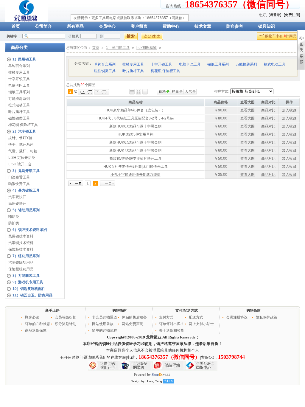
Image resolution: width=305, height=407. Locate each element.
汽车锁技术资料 (20, 243)
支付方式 (166, 317)
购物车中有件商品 (280, 36)
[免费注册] (292, 15)
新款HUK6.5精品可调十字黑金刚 (135, 142)
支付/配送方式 (186, 310)
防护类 (13, 223)
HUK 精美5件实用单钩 (135, 134)
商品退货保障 (35, 330)
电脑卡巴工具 (19, 85)
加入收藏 (289, 110)
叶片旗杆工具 (19, 112)
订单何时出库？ (171, 324)
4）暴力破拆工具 (26, 190)
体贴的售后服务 (134, 317)
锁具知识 (266, 26)
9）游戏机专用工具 (28, 282)
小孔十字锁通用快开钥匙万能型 (136, 175)
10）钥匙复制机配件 (29, 289)
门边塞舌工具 (19, 177)
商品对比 (268, 110)
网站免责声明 (132, 324)
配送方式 (196, 317)
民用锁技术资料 (20, 236)
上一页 (85, 91)
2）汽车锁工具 (24, 131)
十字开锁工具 (19, 79)
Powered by (148, 374)
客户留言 (139, 26)
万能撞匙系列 (19, 99)
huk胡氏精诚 (146, 48)
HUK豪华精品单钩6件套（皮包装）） (135, 110)
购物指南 (119, 310)
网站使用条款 (102, 324)
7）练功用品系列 (26, 256)
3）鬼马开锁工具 (26, 171)
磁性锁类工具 (19, 118)
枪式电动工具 (19, 105)
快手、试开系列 (20, 144)
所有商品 (75, 26)
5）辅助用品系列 (26, 210)
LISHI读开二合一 (21, 164)
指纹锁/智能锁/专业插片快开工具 (135, 158)
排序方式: (221, 91)
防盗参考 (234, 26)
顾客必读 (32, 317)
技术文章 (202, 26)
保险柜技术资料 (20, 249)
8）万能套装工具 (26, 276)
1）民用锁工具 (24, 59)
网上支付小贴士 (201, 324)
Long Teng (154, 381)
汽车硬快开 (17, 197)
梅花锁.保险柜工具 (23, 125)
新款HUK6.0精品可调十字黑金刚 (135, 126)
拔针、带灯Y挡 (20, 138)
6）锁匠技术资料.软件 (30, 230)
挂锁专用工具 (19, 72)
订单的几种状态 (37, 324)
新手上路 (52, 310)
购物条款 (253, 310)
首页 (16, 26)
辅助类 (13, 217)
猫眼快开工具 (19, 184)
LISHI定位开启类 (21, 158)
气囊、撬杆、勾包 (22, 151)
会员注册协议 (237, 317)
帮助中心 (171, 26)
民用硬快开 (17, 203)
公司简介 (43, 26)
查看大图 (247, 110)
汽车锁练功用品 (20, 262)
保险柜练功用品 (20, 269)
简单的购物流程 (104, 330)
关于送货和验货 (171, 330)
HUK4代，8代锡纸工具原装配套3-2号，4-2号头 (135, 118)
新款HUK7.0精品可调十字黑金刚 (135, 150)
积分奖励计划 (65, 324)
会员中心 (107, 26)
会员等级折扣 (65, 317)
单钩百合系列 (19, 66)
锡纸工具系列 (19, 92)
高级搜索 (152, 36)
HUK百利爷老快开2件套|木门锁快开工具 (135, 166)
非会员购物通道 (104, 317)
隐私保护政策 (266, 317)
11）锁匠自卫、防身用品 (32, 295)
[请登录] (275, 15)
